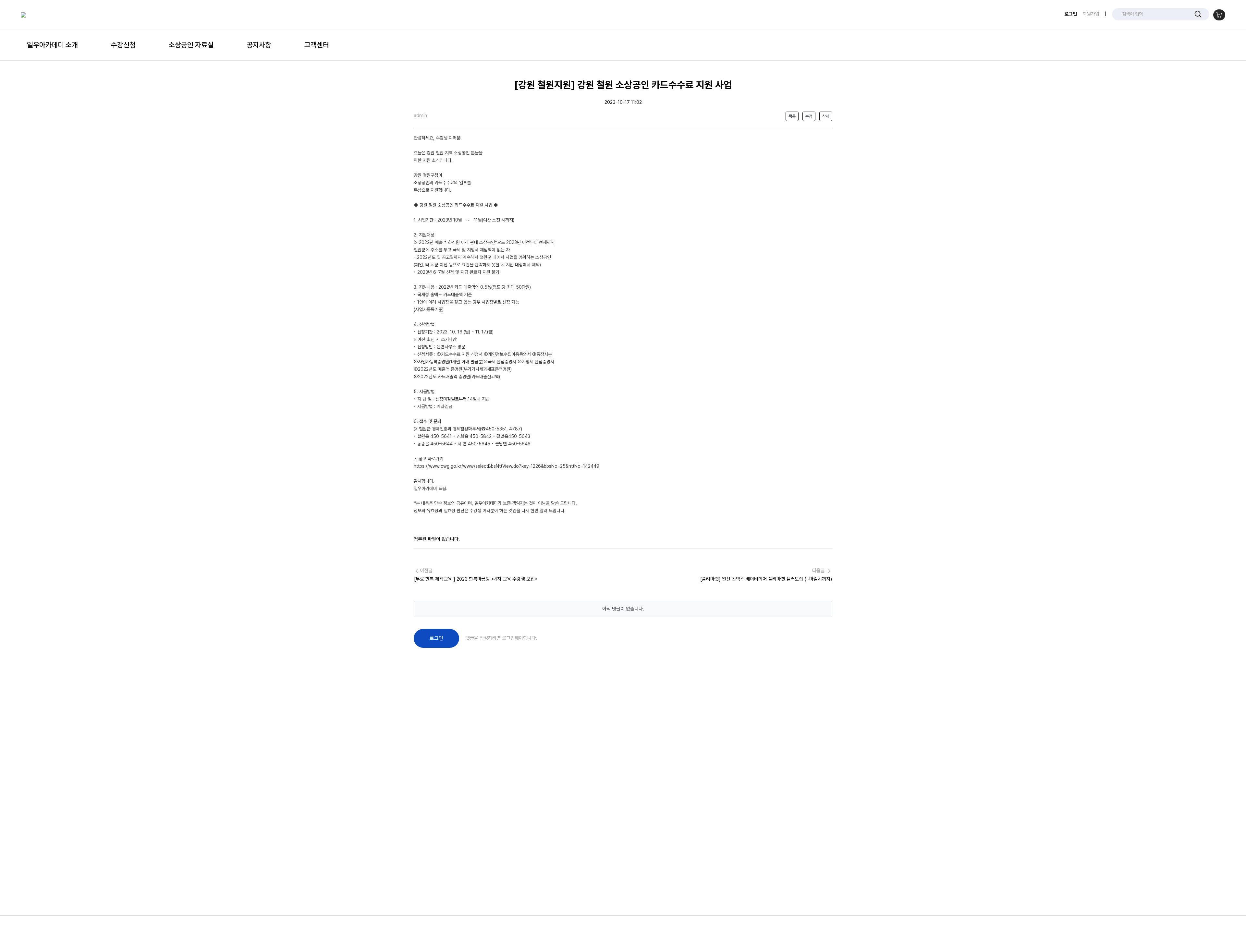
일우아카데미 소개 (52, 45)
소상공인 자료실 (191, 45)
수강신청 (123, 45)
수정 (808, 116)
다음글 (766, 575)
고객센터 (316, 45)
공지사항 (259, 45)
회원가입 (1090, 14)
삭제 (825, 116)
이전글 (476, 575)
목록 (792, 116)
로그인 (1070, 14)
